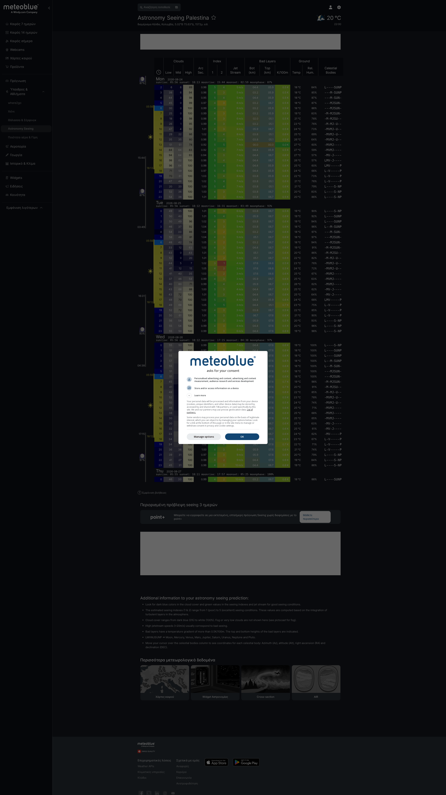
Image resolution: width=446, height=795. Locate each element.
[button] (223, 395)
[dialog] (223, 397)
